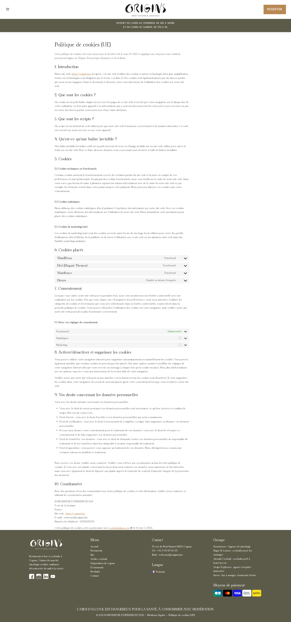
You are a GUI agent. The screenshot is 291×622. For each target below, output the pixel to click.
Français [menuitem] (160, 571)
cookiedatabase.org (119, 527)
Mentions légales (156, 615)
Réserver (274, 9)
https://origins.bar (81, 73)
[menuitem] (158, 571)
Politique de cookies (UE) (181, 615)
